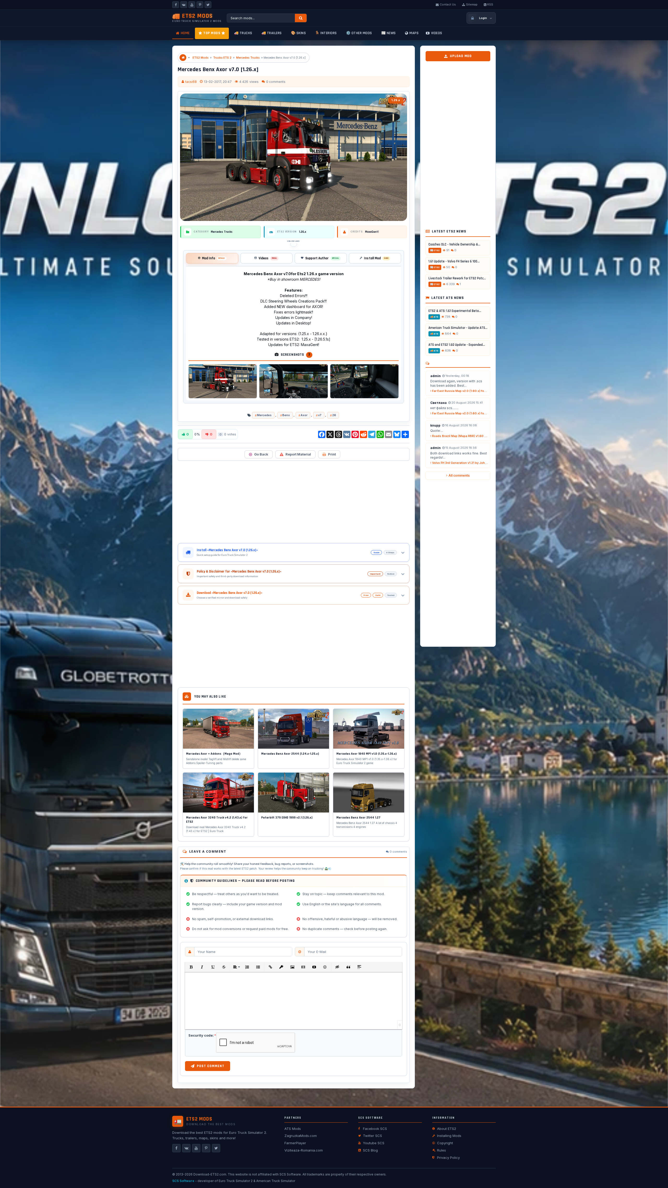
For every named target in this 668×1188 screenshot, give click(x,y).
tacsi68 (191, 82)
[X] (208, 4)
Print (332, 454)
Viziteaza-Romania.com (303, 1150)
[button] (191, 967)
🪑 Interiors (326, 33)
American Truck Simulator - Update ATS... (457, 328)
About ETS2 (446, 1129)
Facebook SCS (375, 1129)
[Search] (301, 18)
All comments (459, 475)
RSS (490, 4)
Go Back (261, 454)
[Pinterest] (199, 4)
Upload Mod (461, 56)
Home (185, 33)
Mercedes (264, 415)
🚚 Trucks (243, 33)
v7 (319, 415)
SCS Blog (370, 1150)
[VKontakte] (183, 4)
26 (334, 415)
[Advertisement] (293, 501)
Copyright (445, 1143)
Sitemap (472, 4)
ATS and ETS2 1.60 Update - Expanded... (456, 345)
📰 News (388, 33)
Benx (286, 415)
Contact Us (448, 4)
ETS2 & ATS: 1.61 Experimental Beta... (454, 311)
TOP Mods (211, 33)
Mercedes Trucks (248, 57)
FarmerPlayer (295, 1143)
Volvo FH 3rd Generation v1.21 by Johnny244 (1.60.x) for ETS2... (459, 463)
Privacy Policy (448, 1157)
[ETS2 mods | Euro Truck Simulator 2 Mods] (183, 57)
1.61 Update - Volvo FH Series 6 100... (454, 261)
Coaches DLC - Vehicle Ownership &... (454, 244)
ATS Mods (292, 1129)
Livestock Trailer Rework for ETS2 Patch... (457, 278)
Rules (441, 1150)
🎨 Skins (298, 33)
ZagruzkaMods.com (300, 1136)
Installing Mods (449, 1136)
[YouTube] (191, 4)
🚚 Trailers (271, 33)
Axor (304, 415)
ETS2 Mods (200, 57)
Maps (414, 33)
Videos (436, 33)
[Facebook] (175, 4)
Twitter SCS (372, 1136)
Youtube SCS (373, 1143)
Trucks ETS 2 (222, 57)
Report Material (298, 454)
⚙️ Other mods (359, 33)
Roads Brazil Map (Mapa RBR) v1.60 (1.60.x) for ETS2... (459, 436)
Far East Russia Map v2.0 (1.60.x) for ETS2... (459, 391)
